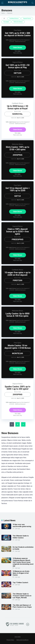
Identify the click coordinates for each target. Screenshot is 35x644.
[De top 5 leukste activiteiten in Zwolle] (6, 551)
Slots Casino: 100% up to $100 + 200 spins (17, 148)
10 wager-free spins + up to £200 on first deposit (17, 273)
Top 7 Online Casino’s (20, 582)
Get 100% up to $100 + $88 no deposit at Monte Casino (17, 34)
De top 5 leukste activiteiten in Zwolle (23, 548)
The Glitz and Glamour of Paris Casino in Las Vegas (22, 606)
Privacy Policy (10, 640)
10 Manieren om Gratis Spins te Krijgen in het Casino (21, 573)
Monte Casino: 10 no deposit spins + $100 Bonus (17, 346)
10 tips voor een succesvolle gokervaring (22, 525)
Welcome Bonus (18, 21)
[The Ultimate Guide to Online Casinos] (6, 540)
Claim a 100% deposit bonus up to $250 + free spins (17, 231)
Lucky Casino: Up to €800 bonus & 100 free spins (17, 314)
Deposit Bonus (27, 18)
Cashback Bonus (14, 18)
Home (3, 13)
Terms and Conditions (22, 640)
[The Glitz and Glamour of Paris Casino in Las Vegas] (6, 609)
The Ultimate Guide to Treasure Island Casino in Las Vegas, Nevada (22, 596)
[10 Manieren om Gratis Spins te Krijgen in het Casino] (6, 575)
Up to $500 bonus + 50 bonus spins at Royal (17, 107)
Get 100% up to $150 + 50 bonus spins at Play (17, 66)
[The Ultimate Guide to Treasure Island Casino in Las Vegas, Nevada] (6, 598)
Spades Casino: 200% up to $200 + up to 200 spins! (17, 387)
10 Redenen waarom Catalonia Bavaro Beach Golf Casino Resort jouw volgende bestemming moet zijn (23, 562)
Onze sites (18, 636)
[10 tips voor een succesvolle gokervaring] (6, 529)
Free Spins (6, 21)
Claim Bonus (17, 47)
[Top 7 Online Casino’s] (6, 587)
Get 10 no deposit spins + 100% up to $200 (18, 189)
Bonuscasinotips (17, 2)
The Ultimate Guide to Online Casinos (21, 537)
